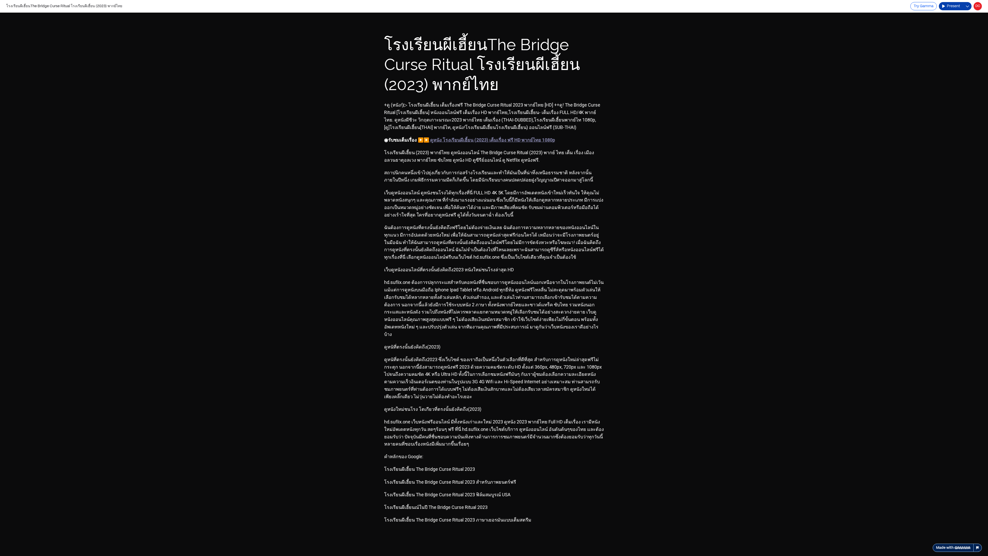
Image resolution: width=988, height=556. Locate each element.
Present (953, 6)
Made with (945, 548)
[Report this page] (978, 548)
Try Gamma (923, 6)
